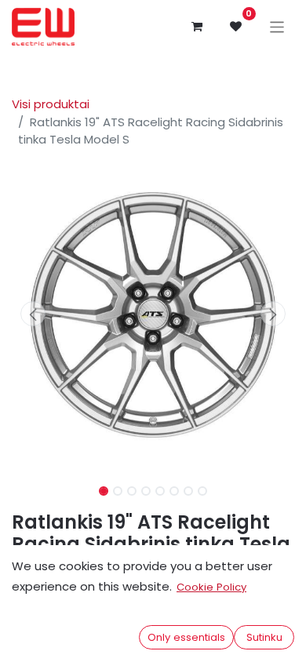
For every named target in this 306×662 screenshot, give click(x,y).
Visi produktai (50, 104)
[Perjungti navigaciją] (277, 26)
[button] (33, 313)
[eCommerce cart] (197, 26)
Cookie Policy (211, 587)
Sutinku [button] (264, 637)
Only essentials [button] (186, 637)
